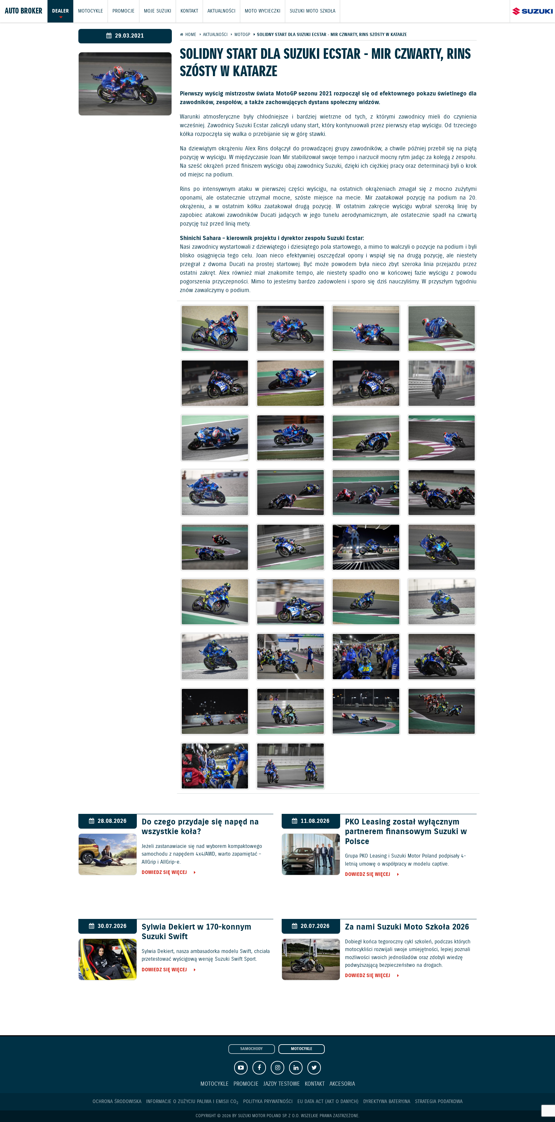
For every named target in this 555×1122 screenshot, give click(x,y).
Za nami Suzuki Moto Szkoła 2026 (407, 927)
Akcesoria (342, 1084)
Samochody (251, 1049)
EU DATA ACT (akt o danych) (327, 1101)
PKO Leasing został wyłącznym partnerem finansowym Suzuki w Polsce (406, 832)
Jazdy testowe (281, 1084)
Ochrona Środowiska (116, 1101)
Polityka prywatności (268, 1101)
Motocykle (90, 11)
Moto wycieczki (262, 11)
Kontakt (189, 11)
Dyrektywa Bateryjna (386, 1101)
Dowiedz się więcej (164, 872)
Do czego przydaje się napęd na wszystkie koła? (200, 827)
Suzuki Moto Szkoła (312, 11)
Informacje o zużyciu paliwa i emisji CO (192, 1101)
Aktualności (221, 11)
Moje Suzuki (157, 11)
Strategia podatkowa (439, 1101)
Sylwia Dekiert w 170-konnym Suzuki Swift (196, 932)
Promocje (123, 11)
